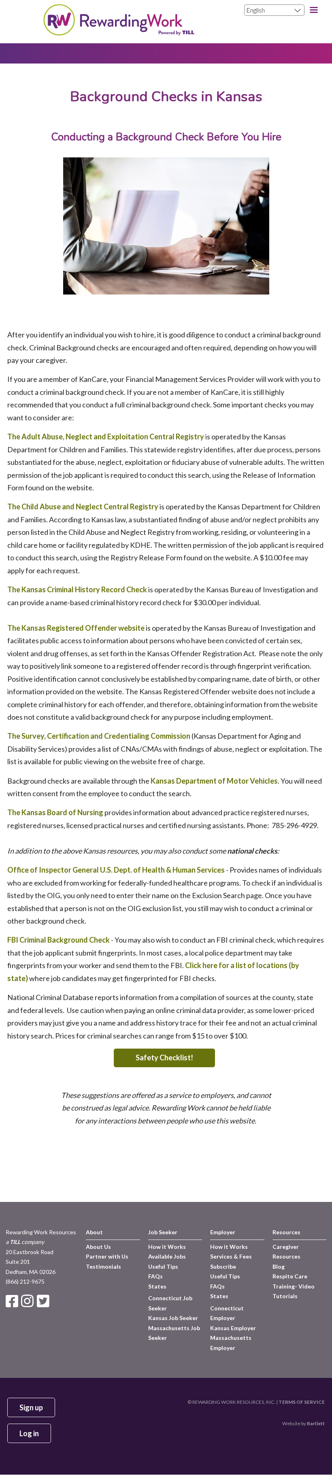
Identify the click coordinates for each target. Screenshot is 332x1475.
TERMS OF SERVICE (302, 1402)
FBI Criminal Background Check (58, 939)
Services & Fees (231, 1256)
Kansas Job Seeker (173, 1317)
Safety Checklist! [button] (164, 1057)
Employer (222, 1232)
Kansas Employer (233, 1328)
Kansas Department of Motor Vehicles (214, 780)
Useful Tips (163, 1266)
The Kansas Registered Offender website (76, 627)
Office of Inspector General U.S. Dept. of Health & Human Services (116, 869)
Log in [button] (29, 1433)
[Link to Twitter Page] (44, 1301)
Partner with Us (107, 1256)
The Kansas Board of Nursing (55, 812)
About (94, 1232)
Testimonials (103, 1266)
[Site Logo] (118, 32)
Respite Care (289, 1276)
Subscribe (223, 1266)
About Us (98, 1246)
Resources (286, 1232)
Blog (278, 1266)
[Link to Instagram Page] (28, 1301)
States (157, 1286)
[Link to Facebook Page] (13, 1301)
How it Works (167, 1246)
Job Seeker (162, 1232)
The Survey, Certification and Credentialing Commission (98, 735)
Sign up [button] (31, 1407)
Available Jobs (167, 1256)
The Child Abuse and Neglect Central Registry (82, 506)
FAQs (155, 1276)
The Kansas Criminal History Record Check (77, 589)
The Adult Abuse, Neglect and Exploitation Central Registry (105, 436)
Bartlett (316, 1423)
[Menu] (313, 11)
